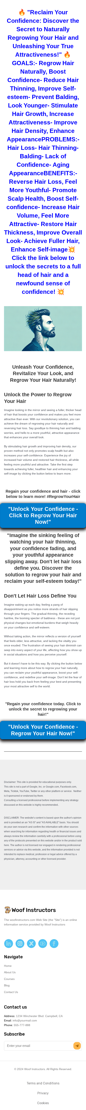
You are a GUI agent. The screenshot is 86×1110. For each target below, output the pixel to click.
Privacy (43, 1093)
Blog (7, 985)
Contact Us (11, 992)
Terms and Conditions (43, 1083)
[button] (77, 1045)
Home (8, 965)
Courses (9, 979)
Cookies (43, 1103)
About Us (10, 972)
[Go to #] (8, 943)
